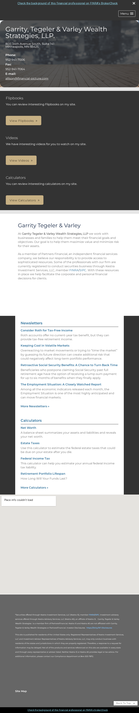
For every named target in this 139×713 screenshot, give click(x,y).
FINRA (74, 270)
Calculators (31, 420)
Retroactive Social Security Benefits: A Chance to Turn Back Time (69, 365)
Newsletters (31, 323)
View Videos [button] (19, 160)
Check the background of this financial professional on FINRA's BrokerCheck (68, 3)
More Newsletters (35, 406)
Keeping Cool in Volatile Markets (45, 345)
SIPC (82, 270)
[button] (126, 13)
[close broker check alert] (133, 3)
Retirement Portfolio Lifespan (43, 473)
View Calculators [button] (23, 200)
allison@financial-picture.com (26, 78)
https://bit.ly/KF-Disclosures (99, 628)
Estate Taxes (30, 443)
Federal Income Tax (35, 458)
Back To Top (124, 703)
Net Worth (28, 427)
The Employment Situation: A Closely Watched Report (61, 384)
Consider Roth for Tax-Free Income (47, 330)
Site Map (21, 691)
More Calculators (34, 487)
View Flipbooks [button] (22, 121)
